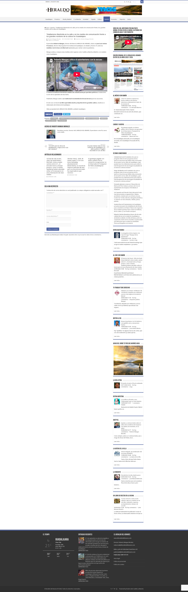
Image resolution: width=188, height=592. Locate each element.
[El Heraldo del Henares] (58, 9)
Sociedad (85, 19)
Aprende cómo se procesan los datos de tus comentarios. (85, 234)
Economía (114, 19)
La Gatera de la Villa (135, 457)
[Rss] (124, 2)
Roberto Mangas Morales (54, 39)
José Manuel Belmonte (136, 478)
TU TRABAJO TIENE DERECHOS (121, 288)
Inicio (47, 27)
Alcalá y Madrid (67, 19)
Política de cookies (119, 564)
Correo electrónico (52, 216)
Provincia (57, 19)
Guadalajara (49, 19)
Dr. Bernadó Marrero (135, 107)
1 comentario (136, 403)
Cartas (129, 19)
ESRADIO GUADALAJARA (92, 118)
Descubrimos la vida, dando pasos (131, 475)
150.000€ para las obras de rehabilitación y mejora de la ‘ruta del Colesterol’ (58, 147)
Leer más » (117, 117)
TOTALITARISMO (62, 120)
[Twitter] (128, 2)
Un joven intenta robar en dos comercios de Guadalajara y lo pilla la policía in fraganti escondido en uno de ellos (96, 147)
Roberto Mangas (51, 120)
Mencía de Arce (134, 136)
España (93, 19)
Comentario (50, 193)
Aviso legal (117, 558)
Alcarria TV (54, 118)
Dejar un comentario (53, 40)
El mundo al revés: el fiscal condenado (131, 383)
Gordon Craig (133, 240)
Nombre (49, 210)
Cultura (100, 19)
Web (48, 222)
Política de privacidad (120, 561)
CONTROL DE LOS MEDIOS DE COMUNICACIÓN (72, 118)
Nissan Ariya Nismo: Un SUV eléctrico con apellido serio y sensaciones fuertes (131, 323)
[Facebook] (126, 2)
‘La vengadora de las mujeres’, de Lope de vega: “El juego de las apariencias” (130, 234)
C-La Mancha (77, 19)
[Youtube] (130, 2)
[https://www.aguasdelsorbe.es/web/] (106, 10)
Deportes (122, 19)
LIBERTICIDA (104, 118)
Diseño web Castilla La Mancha (134, 589)
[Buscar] (142, 1)
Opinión (106, 19)
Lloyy (131, 387)
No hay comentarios (130, 269)
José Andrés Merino (135, 328)
